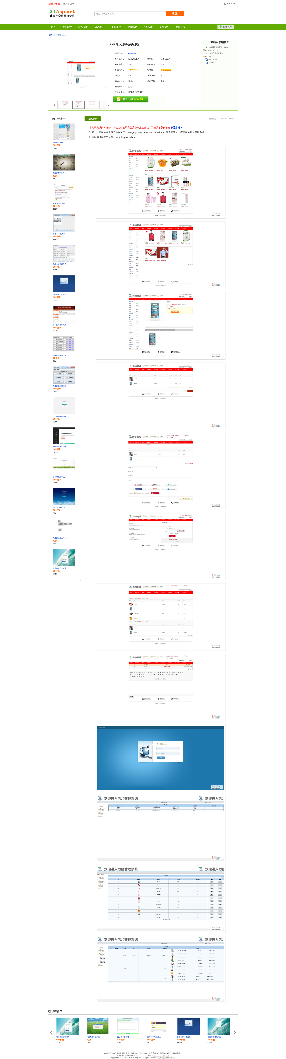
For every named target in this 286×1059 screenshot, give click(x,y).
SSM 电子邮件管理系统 (124, 1037)
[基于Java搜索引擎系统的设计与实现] (64, 192)
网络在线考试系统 (93, 1037)
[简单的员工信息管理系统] (64, 375)
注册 (233, 3)
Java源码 (31, 22)
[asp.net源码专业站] (62, 13)
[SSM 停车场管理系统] (158, 1026)
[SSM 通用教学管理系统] (64, 496)
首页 (3, 22)
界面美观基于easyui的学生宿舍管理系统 (60, 477)
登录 (228, 3)
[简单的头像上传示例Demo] (64, 527)
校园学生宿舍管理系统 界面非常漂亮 (60, 568)
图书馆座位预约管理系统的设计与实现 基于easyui (60, 294)
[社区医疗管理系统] (64, 314)
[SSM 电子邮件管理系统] (128, 1026)
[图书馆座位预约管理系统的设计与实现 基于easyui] (64, 283)
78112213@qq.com (161, 1056)
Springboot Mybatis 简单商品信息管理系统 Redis (60, 416)
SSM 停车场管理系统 (154, 1037)
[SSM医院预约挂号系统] (64, 435)
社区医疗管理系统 (59, 325)
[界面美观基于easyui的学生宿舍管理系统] (64, 466)
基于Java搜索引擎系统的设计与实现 (60, 203)
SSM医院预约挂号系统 (60, 447)
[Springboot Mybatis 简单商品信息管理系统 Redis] (64, 405)
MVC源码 (21, 22)
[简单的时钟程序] (64, 162)
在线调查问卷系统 (214, 1037)
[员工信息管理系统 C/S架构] (64, 253)
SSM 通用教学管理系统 (60, 507)
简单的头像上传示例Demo (60, 538)
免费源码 (52, 22)
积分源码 (62, 22)
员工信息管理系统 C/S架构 (60, 264)
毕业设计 (11, 22)
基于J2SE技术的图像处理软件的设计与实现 (60, 234)
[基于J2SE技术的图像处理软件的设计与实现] (64, 223)
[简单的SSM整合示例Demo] (64, 344)
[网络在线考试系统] (98, 1026)
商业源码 (72, 22)
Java (64, 35)
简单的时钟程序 (58, 173)
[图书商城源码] (64, 131)
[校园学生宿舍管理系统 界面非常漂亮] (64, 557)
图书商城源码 (58, 142)
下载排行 (42, 22)
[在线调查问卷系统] (218, 1026)
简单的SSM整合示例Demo (60, 355)
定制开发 (82, 22)
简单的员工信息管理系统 (60, 386)
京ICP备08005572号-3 (167, 1058)
